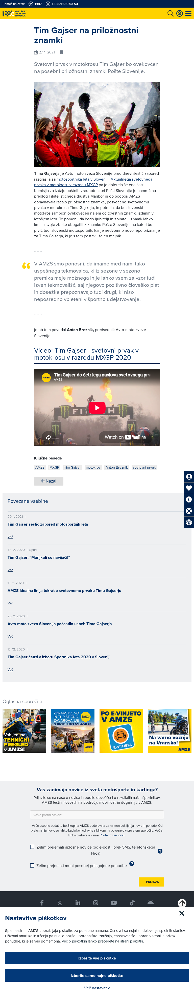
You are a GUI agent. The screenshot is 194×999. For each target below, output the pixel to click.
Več (10, 536)
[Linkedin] (78, 903)
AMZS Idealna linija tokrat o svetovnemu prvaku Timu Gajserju (64, 590)
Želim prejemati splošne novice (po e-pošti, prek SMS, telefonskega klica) (96, 850)
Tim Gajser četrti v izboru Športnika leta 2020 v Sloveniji (59, 657)
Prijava (152, 881)
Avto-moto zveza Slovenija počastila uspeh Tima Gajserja (60, 624)
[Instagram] (95, 903)
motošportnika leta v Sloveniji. (83, 179)
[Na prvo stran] (25, 13)
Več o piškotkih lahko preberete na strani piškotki (102, 941)
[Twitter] (59, 903)
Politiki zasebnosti (112, 835)
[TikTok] (132, 903)
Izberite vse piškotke (97, 958)
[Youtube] (114, 903)
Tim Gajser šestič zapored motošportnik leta (48, 524)
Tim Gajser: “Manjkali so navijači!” (39, 557)
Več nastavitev (97, 988)
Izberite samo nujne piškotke (97, 975)
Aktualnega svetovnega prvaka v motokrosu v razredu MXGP (93, 181)
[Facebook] (41, 903)
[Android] (151, 903)
